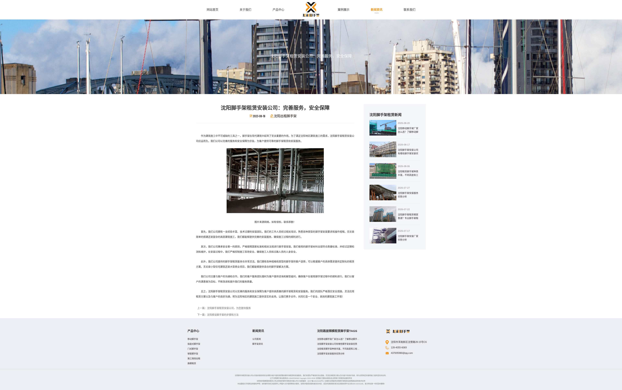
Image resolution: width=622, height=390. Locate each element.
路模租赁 (192, 363)
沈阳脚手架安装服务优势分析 (331, 353)
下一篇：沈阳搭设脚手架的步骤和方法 (218, 314)
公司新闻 (256, 339)
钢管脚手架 (193, 353)
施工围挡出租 (194, 358)
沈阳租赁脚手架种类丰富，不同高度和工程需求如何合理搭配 (338, 349)
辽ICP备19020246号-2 (315, 381)
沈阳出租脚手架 (285, 116)
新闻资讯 (258, 331)
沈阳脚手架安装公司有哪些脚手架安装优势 (337, 344)
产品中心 (193, 331)
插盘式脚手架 (194, 344)
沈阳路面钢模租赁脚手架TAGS (337, 331)
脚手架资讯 (257, 344)
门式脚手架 (193, 349)
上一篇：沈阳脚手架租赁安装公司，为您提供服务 (224, 308)
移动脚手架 (193, 339)
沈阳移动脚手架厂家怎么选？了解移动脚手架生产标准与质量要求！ (338, 340)
